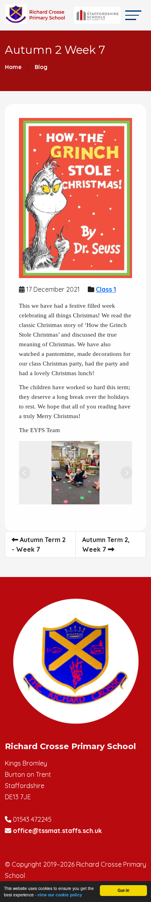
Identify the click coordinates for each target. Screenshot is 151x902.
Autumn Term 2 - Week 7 (39, 544)
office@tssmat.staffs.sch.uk (57, 831)
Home (13, 67)
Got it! (123, 890)
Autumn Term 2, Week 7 (106, 544)
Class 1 (106, 289)
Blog (41, 67)
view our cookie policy (59, 895)
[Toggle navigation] (133, 15)
